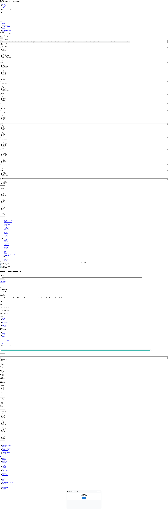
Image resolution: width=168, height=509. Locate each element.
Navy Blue (4, 421)
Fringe (4, 118)
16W (71, 41)
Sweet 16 (4, 60)
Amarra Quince (6, 221)
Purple (4, 422)
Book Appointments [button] (5, 338)
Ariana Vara (5, 250)
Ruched (4, 91)
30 (59, 41)
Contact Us (3, 318)
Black (4, 436)
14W (67, 41)
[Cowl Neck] (2, 394)
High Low (4, 86)
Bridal (4, 49)
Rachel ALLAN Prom (7, 248)
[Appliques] (2, 383)
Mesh (4, 130)
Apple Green (5, 414)
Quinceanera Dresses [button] (3, 443)
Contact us (3, 343)
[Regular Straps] (2, 407)
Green (4, 415)
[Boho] (2, 368)
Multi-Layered (5, 87)
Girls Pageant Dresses (6, 55)
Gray (3, 212)
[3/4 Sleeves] (3, 403)
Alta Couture (5, 232)
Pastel (4, 108)
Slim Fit (4, 168)
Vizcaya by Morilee (6, 228)
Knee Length (5, 143)
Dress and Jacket (5, 66)
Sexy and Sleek (5, 73)
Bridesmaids (4, 50)
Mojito (4, 189)
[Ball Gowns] (2, 367)
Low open (4, 98)
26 (52, 41)
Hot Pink (4, 202)
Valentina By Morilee (7, 229)
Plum (3, 429)
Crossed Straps (5, 96)
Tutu (3, 78)
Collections (3, 333)
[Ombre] (1, 381)
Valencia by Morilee (5, 451)
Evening (4, 53)
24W (87, 41)
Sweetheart (4, 161)
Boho (4, 65)
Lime (3, 191)
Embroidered (5, 115)
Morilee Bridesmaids (7, 258)
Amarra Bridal (6, 233)
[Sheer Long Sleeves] (3, 404)
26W (92, 41)
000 (3, 41)
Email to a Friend (2, 282)
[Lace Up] (2, 376)
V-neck (4, 162)
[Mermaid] (2, 400)
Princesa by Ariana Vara (5, 481)
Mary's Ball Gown (6, 234)
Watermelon (4, 428)
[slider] (151, 350)
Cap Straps (4, 180)
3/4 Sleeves (4, 173)
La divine (3, 486)
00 (7, 41)
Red (3, 205)
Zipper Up (4, 100)
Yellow (4, 188)
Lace (3, 119)
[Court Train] (2, 393)
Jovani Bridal (6, 236)
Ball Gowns (4, 64)
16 (35, 41)
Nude (4, 209)
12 (28, 41)
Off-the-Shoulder (5, 155)
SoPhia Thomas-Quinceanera (8, 227)
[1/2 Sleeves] (3, 402)
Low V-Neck (5, 154)
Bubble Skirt (4, 83)
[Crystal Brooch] (2, 385)
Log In (3, 7)
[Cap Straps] (2, 406)
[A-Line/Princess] (2, 398)
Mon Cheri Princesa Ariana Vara (9, 223)
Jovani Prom (5, 246)
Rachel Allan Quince (7, 225)
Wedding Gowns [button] (4, 230)
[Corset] (3, 373)
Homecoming (5, 56)
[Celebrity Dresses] (3, 372)
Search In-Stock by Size (5, 39)
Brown (4, 435)
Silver (4, 213)
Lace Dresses (5, 67)
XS (112, 41)
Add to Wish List (3, 279)
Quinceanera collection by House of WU (9, 254)
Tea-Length (4, 146)
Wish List (3, 4)
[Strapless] (2, 408)
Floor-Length (5, 142)
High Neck (4, 152)
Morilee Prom (6, 240)
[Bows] (2, 384)
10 (25, 41)
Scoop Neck (4, 158)
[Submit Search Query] (10, 345)
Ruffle (4, 120)
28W (96, 41)
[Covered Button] (2, 375)
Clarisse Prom (6, 239)
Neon (4, 106)
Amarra (5, 251)
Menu (1, 21)
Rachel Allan (5, 253)
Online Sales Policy (3, 281)
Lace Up (4, 97)
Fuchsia (4, 203)
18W (75, 41)
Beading (4, 113)
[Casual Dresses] (3, 365)
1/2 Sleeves (4, 172)
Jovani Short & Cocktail (5, 472)
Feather (4, 116)
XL (125, 41)
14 (32, 41)
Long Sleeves (5, 174)
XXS (108, 41)
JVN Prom (5, 244)
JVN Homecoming (6, 245)
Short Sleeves (5, 176)
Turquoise (4, 193)
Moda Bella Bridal (6, 235)
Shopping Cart (4, 6)
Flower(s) (4, 117)
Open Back (4, 88)
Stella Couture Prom (6, 243)
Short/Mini (4, 144)
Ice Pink (4, 200)
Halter (4, 151)
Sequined (4, 132)
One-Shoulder (5, 156)
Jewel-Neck (4, 153)
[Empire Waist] (2, 399)
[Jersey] (1, 389)
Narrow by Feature (4, 46)
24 (49, 41)
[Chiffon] (1, 387)
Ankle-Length (5, 139)
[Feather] (1, 388)
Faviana (5, 242)
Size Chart (1, 280)
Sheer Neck (4, 159)
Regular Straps (5, 181)
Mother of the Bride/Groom (7, 57)
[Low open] (2, 377)
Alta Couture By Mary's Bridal (8, 220)
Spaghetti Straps (5, 182)
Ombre (4, 107)
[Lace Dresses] (2, 369)
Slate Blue (4, 195)
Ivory (4, 208)
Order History (4, 326)
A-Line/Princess (5, 166)
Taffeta (4, 134)
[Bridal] (3, 363)
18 (39, 41)
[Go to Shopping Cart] (0, 2)
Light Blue (4, 194)
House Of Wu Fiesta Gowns (8, 222)
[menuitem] (85, 4)
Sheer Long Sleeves (5, 175)
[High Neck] (2, 396)
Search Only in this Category (5, 35)
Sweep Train (4, 145)
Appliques (4, 112)
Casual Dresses (5, 51)
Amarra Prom (4, 465)
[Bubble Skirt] (3, 371)
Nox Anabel (5, 260)
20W (79, 41)
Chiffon (4, 126)
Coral (4, 207)
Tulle (3, 135)
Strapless (4, 160)
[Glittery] (1, 379)
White (4, 214)
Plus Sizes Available (6, 90)
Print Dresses (5, 72)
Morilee (5, 252)
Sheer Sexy (4, 74)
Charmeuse (4, 125)
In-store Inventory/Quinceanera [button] (6, 249)
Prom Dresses (5, 58)
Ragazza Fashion (6, 255)
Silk (3, 133)
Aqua (4, 192)
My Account (4, 5)
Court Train (4, 141)
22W (83, 41)
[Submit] (10, 9)
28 (56, 41)
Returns (3, 319)
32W (104, 41)
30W (100, 41)
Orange (4, 206)
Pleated (4, 89)
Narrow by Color (4, 186)
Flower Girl (4, 54)
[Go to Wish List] (1, 2)
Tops (3, 77)
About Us (3, 334)
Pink (3, 201)
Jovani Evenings (6, 247)
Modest (4, 70)
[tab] (85, 224)
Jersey (4, 128)
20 (42, 41)
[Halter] (2, 395)
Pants (3, 71)
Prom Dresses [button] (4, 237)
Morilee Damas (6, 259)
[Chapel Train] (2, 392)
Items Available (4, 284)
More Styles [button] (3, 256)
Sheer (4, 99)
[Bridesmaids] (3, 364)
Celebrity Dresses (5, 84)
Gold (3, 210)
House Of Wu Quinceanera (6, 447)
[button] (3, 23)
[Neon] (1, 380)
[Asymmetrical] (2, 391)
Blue (3, 196)
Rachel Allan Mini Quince (7, 224)
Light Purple (4, 199)
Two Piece (4, 79)
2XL (129, 41)
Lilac (3, 198)
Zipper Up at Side (5, 101)
